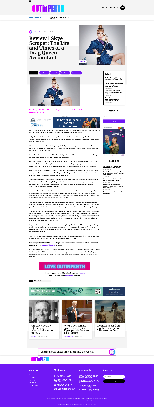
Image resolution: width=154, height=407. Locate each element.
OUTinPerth (36, 32)
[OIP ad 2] (77, 352)
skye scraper (46, 281)
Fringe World (37, 281)
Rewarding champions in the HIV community (113, 192)
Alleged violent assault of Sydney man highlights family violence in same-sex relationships (88, 376)
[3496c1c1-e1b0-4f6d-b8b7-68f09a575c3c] (77, 291)
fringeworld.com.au (48, 245)
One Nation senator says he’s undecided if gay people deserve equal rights (114, 85)
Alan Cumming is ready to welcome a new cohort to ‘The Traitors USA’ (89, 390)
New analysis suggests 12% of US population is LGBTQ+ (88, 386)
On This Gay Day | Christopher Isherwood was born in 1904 (114, 78)
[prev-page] (47, 18)
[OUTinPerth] (31, 32)
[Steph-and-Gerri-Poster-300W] (114, 141)
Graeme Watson (68, 336)
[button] (104, 7)
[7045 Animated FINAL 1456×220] (64, 122)
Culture (83, 61)
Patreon (82, 273)
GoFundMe (69, 275)
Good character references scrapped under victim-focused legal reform (113, 99)
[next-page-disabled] (124, 18)
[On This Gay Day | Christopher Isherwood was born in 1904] (44, 311)
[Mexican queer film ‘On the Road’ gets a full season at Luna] (110, 311)
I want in (114, 121)
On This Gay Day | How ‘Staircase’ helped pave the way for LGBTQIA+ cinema (89, 381)
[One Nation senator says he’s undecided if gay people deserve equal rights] (77, 311)
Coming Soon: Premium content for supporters (59, 17)
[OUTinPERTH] (48, 8)
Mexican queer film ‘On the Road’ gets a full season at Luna (113, 92)
